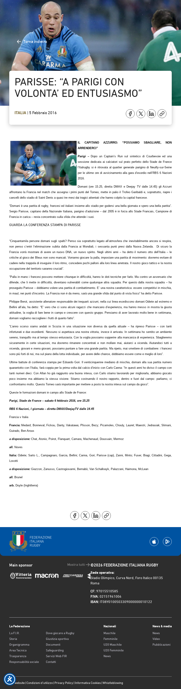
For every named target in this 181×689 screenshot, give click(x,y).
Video (156, 639)
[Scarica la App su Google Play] (167, 541)
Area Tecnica (17, 650)
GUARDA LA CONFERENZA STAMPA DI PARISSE (45, 225)
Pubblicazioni (161, 644)
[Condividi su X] (140, 113)
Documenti (53, 644)
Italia (21, 112)
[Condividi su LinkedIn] (151, 113)
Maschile (109, 633)
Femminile (110, 639)
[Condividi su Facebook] (130, 113)
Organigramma (19, 644)
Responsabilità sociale (24, 662)
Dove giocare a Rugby (60, 633)
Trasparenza (17, 656)
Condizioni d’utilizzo (39, 683)
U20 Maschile (113, 644)
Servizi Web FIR (56, 656)
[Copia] (162, 113)
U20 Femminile (114, 650)
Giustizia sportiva (57, 639)
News (107, 656)
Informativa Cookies (88, 683)
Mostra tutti (76, 564)
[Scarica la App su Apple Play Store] (154, 541)
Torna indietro (35, 41)
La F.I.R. (14, 633)
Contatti (51, 662)
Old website (17, 683)
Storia (13, 639)
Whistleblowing (113, 683)
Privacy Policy (64, 683)
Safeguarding (55, 650)
